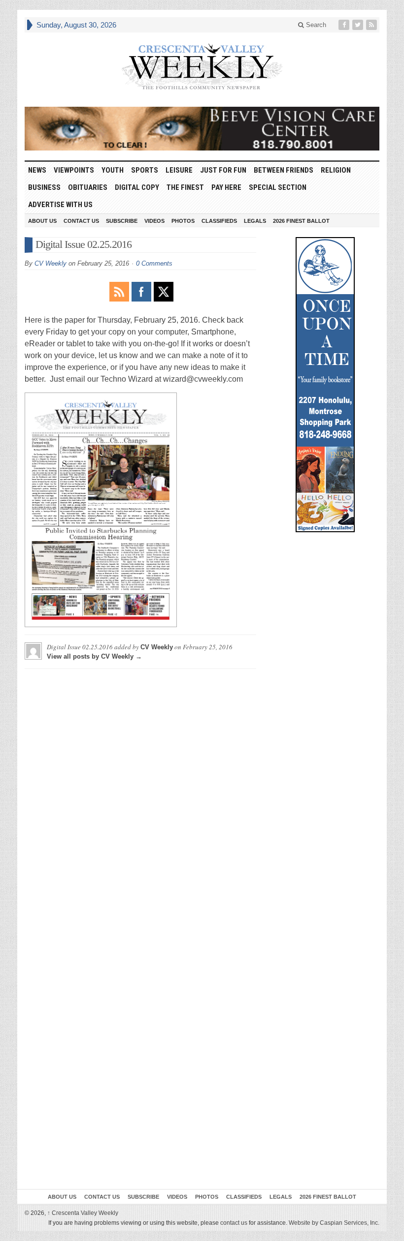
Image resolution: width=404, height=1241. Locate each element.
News (37, 170)
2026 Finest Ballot (301, 221)
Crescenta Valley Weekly (82, 1213)
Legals (255, 221)
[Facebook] (345, 24)
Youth (112, 170)
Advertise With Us (60, 204)
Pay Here (226, 187)
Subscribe (121, 221)
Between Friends (283, 170)
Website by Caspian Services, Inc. (334, 1222)
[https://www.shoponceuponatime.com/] (325, 384)
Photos (183, 221)
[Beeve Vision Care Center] (202, 129)
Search (315, 25)
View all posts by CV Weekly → (94, 656)
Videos (154, 221)
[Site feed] (372, 24)
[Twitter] (359, 24)
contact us (233, 1222)
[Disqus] (140, 799)
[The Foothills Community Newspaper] (202, 66)
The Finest (185, 187)
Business (44, 187)
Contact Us (81, 221)
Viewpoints (74, 170)
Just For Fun (223, 170)
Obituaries (87, 187)
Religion (336, 170)
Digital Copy (137, 187)
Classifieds (219, 221)
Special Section (277, 187)
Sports (144, 170)
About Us (42, 221)
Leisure (179, 170)
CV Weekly (50, 263)
